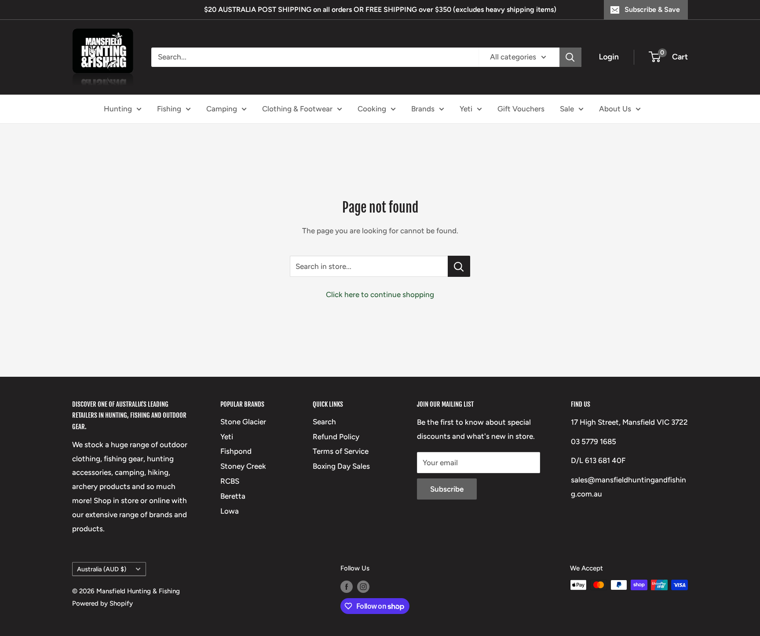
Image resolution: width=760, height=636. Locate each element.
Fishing (169, 108)
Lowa (229, 511)
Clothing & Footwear (297, 108)
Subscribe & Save (652, 9)
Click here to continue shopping (380, 294)
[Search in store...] (459, 266)
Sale (567, 108)
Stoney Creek (243, 466)
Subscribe (447, 489)
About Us (615, 108)
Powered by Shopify (102, 603)
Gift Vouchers (520, 108)
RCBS (229, 481)
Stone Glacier (243, 421)
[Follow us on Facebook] (346, 586)
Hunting (118, 108)
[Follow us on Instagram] (363, 586)
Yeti (466, 108)
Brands (423, 108)
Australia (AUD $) (101, 569)
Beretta (232, 496)
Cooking (372, 108)
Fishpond (236, 451)
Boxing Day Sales (341, 466)
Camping (221, 108)
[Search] (570, 57)
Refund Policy (336, 436)
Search (324, 421)
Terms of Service (341, 451)
